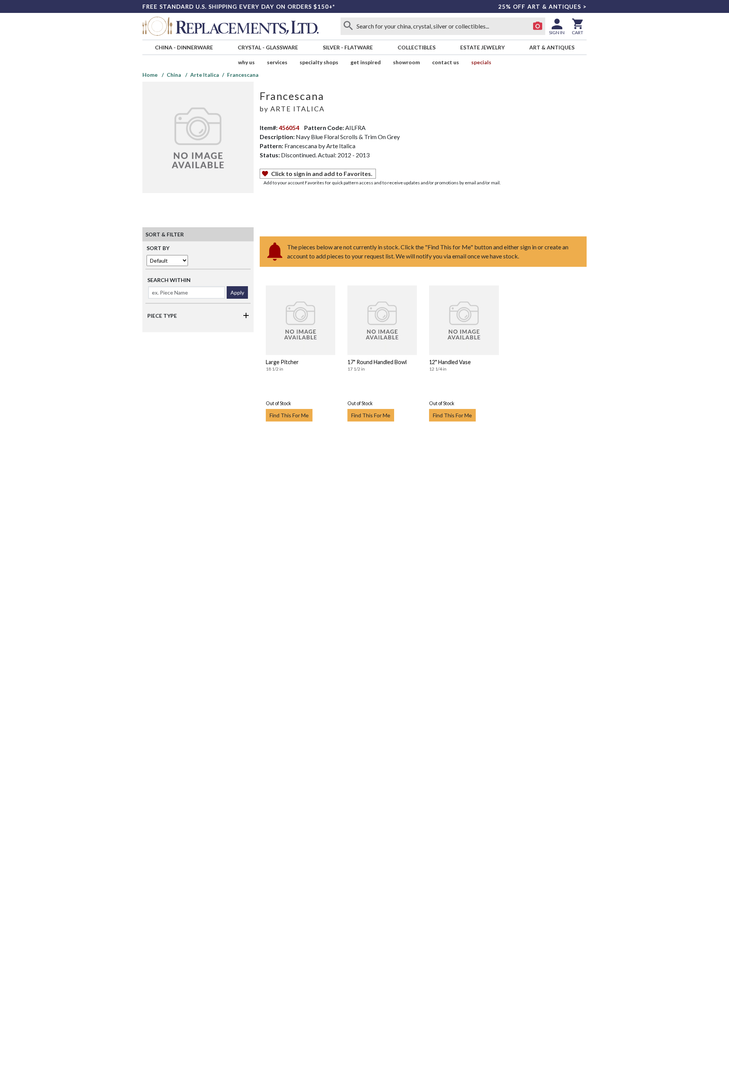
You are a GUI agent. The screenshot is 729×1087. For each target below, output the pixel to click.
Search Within (169, 280)
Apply (237, 292)
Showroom (406, 62)
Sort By (158, 248)
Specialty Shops (319, 62)
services (277, 62)
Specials (481, 62)
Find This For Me (289, 415)
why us (246, 62)
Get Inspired (365, 62)
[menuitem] (183, 47)
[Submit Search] (348, 26)
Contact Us (445, 62)
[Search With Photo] (537, 26)
